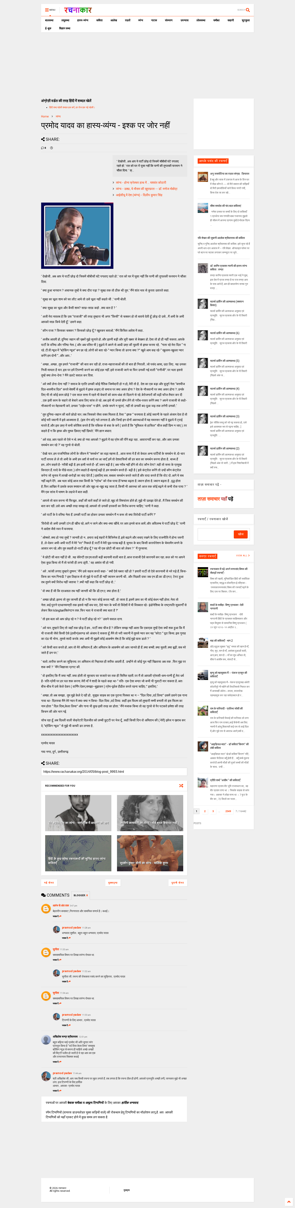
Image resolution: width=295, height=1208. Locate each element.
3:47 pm (73, 906)
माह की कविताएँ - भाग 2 (221, 640)
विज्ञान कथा (64, 28)
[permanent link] (51, 148)
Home (45, 116)
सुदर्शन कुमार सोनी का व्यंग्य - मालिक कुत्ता (144, 863)
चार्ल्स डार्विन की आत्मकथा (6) (224, 333)
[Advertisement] (147, 62)
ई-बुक (48, 28)
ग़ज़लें (127, 20)
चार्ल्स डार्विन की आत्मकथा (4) (224, 388)
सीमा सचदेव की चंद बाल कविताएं (225, 205)
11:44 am (77, 1073)
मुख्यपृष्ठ (113, 882)
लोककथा (200, 20)
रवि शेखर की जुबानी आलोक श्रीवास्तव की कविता (221, 238)
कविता (99, 20)
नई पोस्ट (49, 882)
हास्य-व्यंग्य (82, 20)
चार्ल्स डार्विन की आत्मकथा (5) (224, 360)
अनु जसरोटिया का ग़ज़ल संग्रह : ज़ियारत (229, 173)
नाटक (154, 20)
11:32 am (86, 971)
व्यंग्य (140, 20)
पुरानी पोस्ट (178, 882)
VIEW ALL (242, 555)
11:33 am (64, 949)
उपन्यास (184, 20)
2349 (228, 811)
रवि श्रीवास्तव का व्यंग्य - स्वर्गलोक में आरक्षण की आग (78, 823)
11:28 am (86, 928)
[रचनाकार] (78, 11)
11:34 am (64, 993)
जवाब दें (56, 916)
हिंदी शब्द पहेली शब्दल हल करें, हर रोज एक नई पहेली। (72, 107)
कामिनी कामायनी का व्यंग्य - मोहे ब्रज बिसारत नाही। (150, 823)
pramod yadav (71, 927)
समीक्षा (216, 20)
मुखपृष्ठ (127, 1190)
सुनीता (56, 949)
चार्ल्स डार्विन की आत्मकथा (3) (224, 416)
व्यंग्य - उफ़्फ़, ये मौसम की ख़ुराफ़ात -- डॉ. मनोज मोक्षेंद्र (146, 189)
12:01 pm (83, 1037)
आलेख (114, 20)
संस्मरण (169, 20)
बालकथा (49, 20)
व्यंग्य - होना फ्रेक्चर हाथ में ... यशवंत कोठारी (141, 183)
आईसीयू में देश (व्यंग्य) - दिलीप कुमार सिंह (139, 195)
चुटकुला (246, 20)
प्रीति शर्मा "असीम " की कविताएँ (225, 780)
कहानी (231, 20)
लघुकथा (65, 20)
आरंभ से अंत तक (61, 905)
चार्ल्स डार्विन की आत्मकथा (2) (224, 448)
